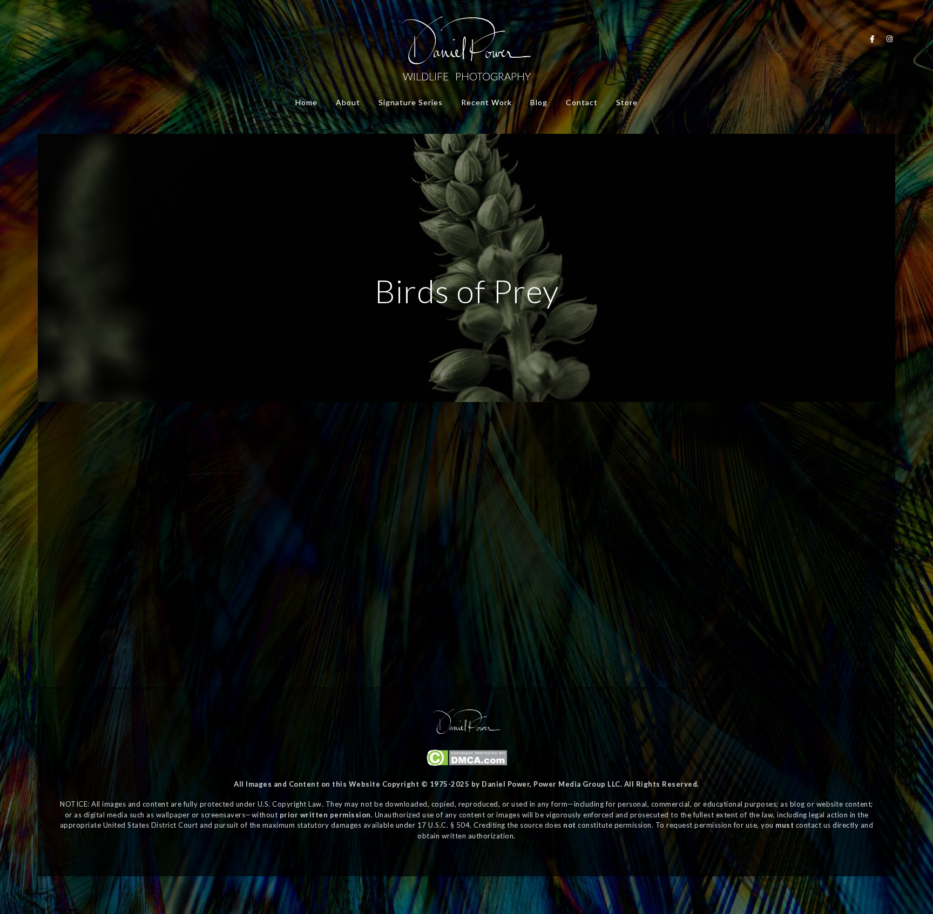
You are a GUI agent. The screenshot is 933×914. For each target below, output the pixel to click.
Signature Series (410, 102)
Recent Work (486, 102)
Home (306, 102)
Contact (582, 102)
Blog (538, 102)
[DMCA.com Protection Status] (467, 763)
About (348, 102)
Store (627, 102)
